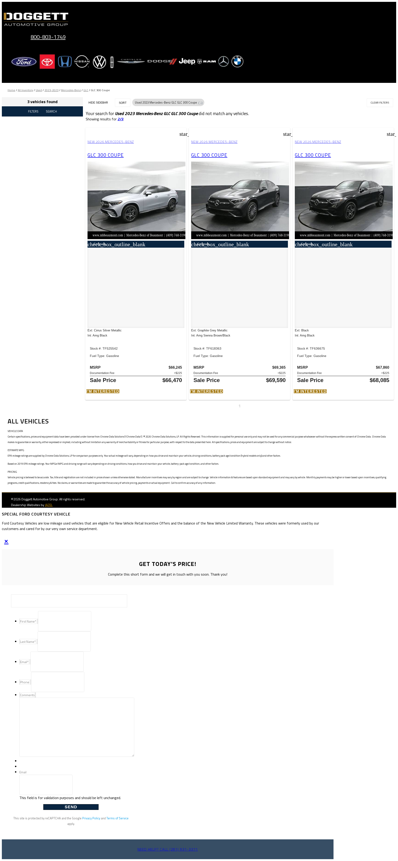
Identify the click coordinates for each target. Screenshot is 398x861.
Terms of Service (117, 818)
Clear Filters (380, 102)
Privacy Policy (91, 818)
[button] (200, 102)
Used (39, 90)
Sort (122, 102)
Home (11, 90)
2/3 (120, 119)
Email (22, 772)
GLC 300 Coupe (106, 155)
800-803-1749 (48, 37)
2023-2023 (51, 90)
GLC (85, 90)
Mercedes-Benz (71, 90)
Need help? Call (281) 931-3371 (168, 849)
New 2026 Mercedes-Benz (111, 141)
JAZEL (49, 504)
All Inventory (25, 90)
